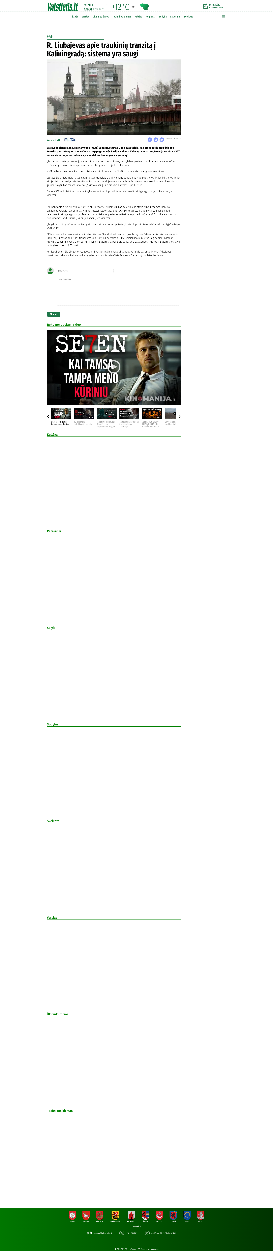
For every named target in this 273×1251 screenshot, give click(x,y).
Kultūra (138, 16)
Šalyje (75, 16)
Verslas (85, 16)
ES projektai (136, 1226)
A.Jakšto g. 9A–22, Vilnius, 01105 (163, 1233)
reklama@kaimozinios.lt (103, 1233)
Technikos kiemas (121, 16)
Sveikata (188, 16)
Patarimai (175, 16)
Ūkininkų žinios (101, 16)
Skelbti (53, 314)
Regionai (150, 16)
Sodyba (163, 16)
